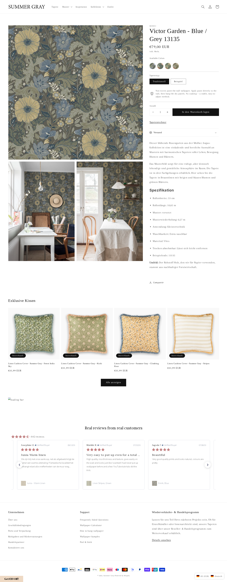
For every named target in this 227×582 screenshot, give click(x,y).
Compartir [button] (158, 282)
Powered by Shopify (122, 575)
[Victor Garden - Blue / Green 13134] (152, 66)
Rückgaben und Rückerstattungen (25, 536)
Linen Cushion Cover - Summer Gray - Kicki (81, 363)
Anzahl (152, 106)
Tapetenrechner (157, 122)
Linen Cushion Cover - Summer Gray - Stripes (188, 363)
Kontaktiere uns (16, 547)
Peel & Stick (86, 542)
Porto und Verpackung (19, 531)
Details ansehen (161, 540)
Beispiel (178, 81)
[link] (48, 483)
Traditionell (159, 81)
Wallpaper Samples (90, 536)
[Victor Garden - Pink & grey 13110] (176, 66)
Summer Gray (108, 575)
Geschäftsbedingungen (19, 525)
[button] (203, 6)
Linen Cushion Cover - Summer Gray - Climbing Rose (136, 364)
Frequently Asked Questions (94, 519)
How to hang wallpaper (91, 531)
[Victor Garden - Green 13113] (160, 66)
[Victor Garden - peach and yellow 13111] (168, 66)
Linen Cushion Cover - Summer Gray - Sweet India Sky (31, 364)
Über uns (12, 519)
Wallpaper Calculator (91, 525)
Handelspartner (16, 542)
